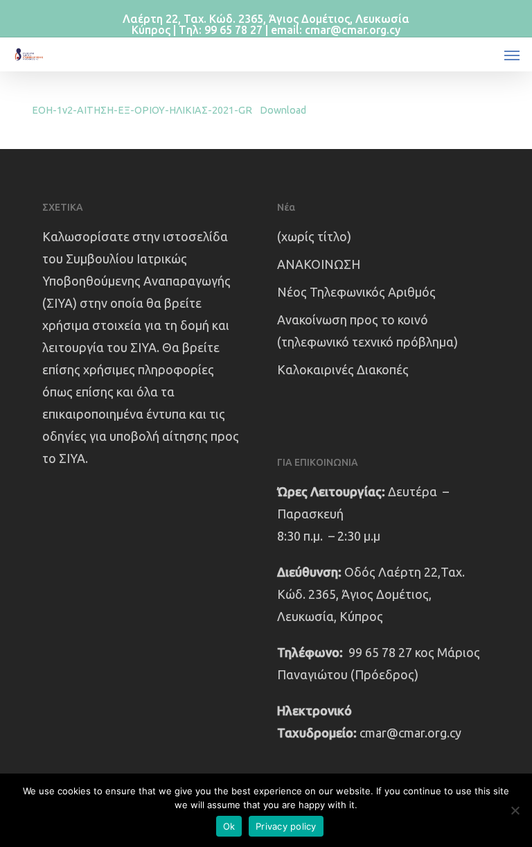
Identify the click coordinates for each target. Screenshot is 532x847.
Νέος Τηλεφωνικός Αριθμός (356, 292)
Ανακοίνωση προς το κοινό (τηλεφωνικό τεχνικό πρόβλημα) (367, 331)
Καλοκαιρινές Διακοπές (343, 369)
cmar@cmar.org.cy (410, 733)
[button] (512, 55)
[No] (515, 810)
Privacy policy (286, 826)
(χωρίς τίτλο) (314, 236)
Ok (229, 826)
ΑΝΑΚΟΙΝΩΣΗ (318, 264)
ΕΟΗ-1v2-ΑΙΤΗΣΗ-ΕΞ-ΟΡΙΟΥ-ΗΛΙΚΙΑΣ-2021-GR (142, 110)
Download (283, 110)
